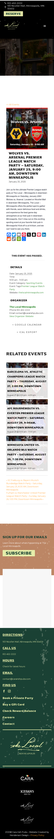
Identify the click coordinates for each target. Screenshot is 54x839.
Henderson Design (19, 835)
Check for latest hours (14, 666)
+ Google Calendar (27, 325)
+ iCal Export (27, 332)
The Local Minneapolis (22, 307)
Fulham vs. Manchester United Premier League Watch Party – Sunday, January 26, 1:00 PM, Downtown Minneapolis (26, 496)
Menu (45, 26)
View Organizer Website (21, 316)
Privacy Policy (37, 835)
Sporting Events (34, 283)
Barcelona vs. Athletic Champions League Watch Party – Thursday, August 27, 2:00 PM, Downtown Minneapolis (27, 381)
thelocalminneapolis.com (31, 292)
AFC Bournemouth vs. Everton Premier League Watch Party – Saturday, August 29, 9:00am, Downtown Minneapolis (26, 417)
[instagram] (9, 691)
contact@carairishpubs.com (17, 679)
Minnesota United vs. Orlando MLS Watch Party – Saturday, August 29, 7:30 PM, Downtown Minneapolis (26, 454)
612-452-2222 (9, 654)
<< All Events (12, 104)
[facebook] (4, 691)
